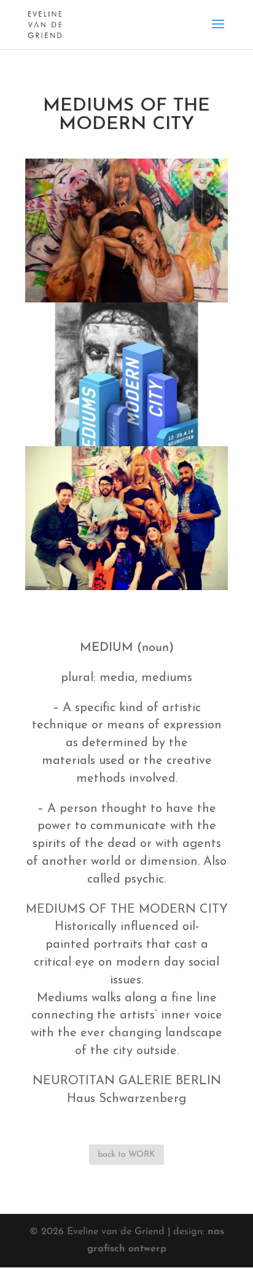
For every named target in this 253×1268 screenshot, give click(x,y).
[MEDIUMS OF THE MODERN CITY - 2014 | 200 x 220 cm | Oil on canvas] (126, 300)
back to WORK (126, 1154)
